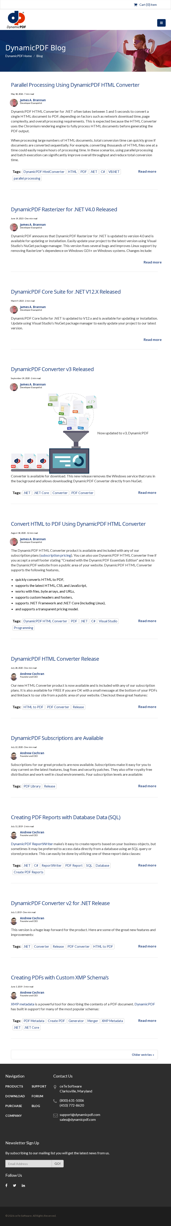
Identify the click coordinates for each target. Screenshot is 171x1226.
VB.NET (114, 172)
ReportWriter (52, 865)
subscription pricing (56, 555)
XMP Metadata (112, 1021)
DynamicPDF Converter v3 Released (52, 369)
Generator (76, 1021)
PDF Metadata (34, 1021)
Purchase (13, 1106)
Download (15, 1096)
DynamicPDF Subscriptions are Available (57, 738)
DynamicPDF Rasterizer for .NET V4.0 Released (64, 209)
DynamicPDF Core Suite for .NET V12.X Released (66, 291)
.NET (93, 172)
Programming (23, 628)
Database (102, 865)
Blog (36, 1106)
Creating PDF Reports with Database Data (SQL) (65, 817)
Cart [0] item (148, 4)
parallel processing (27, 178)
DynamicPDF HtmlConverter (44, 172)
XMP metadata (22, 1004)
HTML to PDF (33, 707)
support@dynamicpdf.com (80, 1114)
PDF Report (74, 865)
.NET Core (41, 493)
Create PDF (56, 1021)
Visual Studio (108, 621)
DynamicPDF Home (18, 56)
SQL (89, 865)
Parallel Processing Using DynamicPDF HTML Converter (75, 84)
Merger (93, 1021)
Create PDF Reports (28, 872)
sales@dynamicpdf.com (78, 1119)
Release (78, 707)
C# (103, 172)
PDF (83, 172)
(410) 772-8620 (72, 1105)
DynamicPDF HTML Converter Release (55, 658)
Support (39, 1086)
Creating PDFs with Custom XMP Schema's (60, 977)
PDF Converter (82, 493)
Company (13, 1115)
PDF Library (32, 786)
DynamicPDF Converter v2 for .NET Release (60, 903)
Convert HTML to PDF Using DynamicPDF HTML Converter (78, 523)
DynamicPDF (144, 1004)
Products (14, 1086)
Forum (37, 1096)
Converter (60, 493)
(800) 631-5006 (72, 1100)
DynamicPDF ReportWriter (32, 844)
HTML (72, 172)
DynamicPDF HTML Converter (45, 621)
